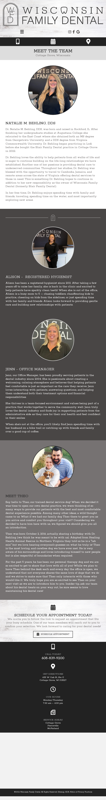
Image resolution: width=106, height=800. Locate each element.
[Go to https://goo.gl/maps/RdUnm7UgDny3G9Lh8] (53, 673)
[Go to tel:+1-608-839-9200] (17, 42)
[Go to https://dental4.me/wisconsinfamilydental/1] (53, 42)
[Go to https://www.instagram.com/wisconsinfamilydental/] (69, 32)
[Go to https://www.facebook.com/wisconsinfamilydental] (73, 32)
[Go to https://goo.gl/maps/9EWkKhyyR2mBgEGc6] (77, 32)
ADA (67, 792)
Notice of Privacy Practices (81, 792)
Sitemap (61, 792)
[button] (53, 634)
